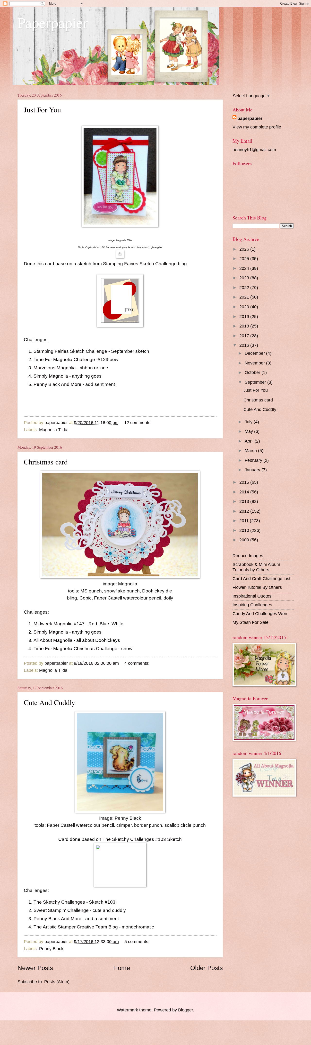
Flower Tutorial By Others (257, 587)
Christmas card (46, 461)
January (253, 469)
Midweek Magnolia (53, 623)
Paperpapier (52, 22)
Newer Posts (35, 967)
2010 (244, 530)
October (253, 372)
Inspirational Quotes (252, 596)
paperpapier (249, 118)
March (251, 450)
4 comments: (137, 663)
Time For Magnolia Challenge (64, 359)
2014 (244, 491)
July (249, 421)
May (249, 431)
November (255, 362)
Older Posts (206, 967)
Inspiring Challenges (252, 604)
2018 (244, 325)
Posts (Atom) (56, 981)
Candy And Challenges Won (260, 613)
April (250, 441)
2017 (244, 335)
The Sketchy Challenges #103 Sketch (142, 839)
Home (121, 967)
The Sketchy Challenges (59, 902)
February (254, 460)
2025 (244, 258)
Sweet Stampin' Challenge (61, 910)
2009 (244, 539)
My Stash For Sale (250, 622)
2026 (244, 249)
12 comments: (138, 422)
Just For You (42, 109)
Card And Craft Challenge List (261, 578)
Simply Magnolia (51, 376)
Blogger (185, 1009)
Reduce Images (248, 555)
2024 (244, 268)
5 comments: (137, 941)
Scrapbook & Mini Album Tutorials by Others (256, 567)
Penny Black (51, 948)
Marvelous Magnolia (55, 367)
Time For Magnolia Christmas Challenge (75, 648)
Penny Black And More (58, 384)
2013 (244, 501)
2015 (244, 482)
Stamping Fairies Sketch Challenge (140, 263)
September (256, 382)
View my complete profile (257, 126)
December (255, 353)
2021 (244, 297)
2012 (244, 511)
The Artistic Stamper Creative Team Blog (76, 926)
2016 (244, 345)
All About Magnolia (53, 640)
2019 (244, 316)
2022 (244, 287)
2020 (244, 306)
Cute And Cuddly (49, 702)
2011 (244, 520)
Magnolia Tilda (53, 429)
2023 (244, 277)
